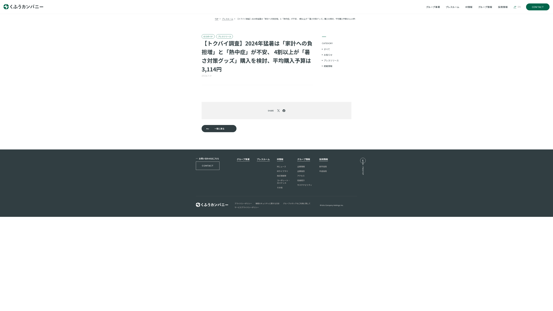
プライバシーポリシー (243, 203)
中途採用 (323, 171)
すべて (327, 49)
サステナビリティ (304, 185)
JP (515, 7)
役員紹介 (301, 180)
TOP (216, 18)
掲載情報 (328, 66)
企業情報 (301, 166)
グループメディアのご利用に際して (296, 203)
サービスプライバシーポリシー (247, 207)
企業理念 (301, 171)
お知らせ (328, 54)
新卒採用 (323, 166)
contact (207, 165)
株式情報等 (281, 176)
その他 (280, 187)
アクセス (301, 176)
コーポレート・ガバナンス (283, 181)
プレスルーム (227, 18)
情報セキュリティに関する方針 (267, 203)
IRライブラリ (282, 171)
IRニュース (281, 166)
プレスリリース (331, 60)
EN (519, 7)
